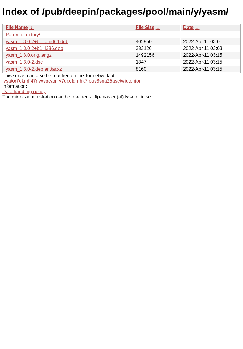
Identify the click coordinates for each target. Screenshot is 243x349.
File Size (145, 27)
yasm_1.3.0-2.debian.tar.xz (34, 69)
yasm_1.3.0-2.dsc (24, 61)
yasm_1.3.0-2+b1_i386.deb (34, 48)
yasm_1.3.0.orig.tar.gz (29, 55)
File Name (17, 27)
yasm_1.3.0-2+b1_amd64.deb (37, 41)
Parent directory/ (23, 34)
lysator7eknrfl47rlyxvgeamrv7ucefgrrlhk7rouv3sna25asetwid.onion (72, 80)
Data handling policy (24, 91)
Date (188, 27)
